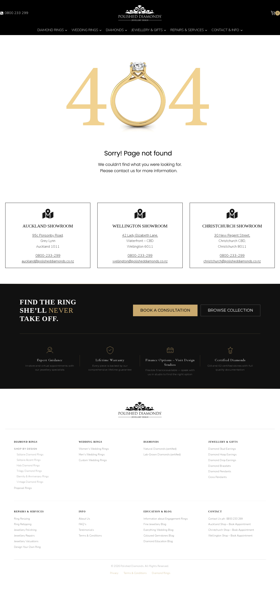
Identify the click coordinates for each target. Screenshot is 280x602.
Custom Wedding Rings (93, 460)
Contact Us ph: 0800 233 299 (225, 518)
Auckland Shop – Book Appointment (229, 524)
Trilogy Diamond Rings (29, 471)
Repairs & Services (29, 511)
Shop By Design (25, 449)
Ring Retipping (23, 524)
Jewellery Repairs (24, 535)
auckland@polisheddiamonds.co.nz (48, 261)
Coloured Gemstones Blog (159, 535)
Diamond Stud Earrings (222, 449)
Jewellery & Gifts (223, 441)
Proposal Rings (23, 488)
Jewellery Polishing (25, 530)
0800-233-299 (47, 255)
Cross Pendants (217, 477)
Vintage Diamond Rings (30, 482)
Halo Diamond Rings (28, 465)
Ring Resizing (22, 518)
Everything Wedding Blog (158, 530)
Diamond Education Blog (158, 541)
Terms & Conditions (90, 535)
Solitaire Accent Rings (28, 460)
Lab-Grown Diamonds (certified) (162, 454)
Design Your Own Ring (27, 547)
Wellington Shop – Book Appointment (230, 535)
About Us (84, 518)
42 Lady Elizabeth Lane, (140, 235)
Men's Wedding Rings (92, 454)
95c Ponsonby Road (47, 235)
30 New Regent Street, (232, 235)
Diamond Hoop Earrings (222, 454)
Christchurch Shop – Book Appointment (231, 530)
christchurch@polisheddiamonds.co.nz (232, 261)
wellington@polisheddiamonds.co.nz (140, 261)
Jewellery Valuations (26, 541)
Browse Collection (230, 310)
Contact (215, 511)
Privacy (114, 573)
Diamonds (151, 441)
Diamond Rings (25, 441)
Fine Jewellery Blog (155, 524)
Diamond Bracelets (219, 466)
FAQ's (82, 524)
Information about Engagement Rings (166, 518)
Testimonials (86, 530)
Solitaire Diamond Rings (30, 454)
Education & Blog (158, 511)
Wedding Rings (90, 441)
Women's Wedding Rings (94, 449)
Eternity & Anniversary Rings (33, 476)
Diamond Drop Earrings (222, 460)
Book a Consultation (165, 310)
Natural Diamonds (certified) (160, 449)
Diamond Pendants (219, 471)
